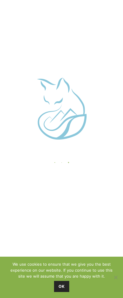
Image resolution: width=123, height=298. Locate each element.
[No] (116, 277)
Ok (62, 286)
